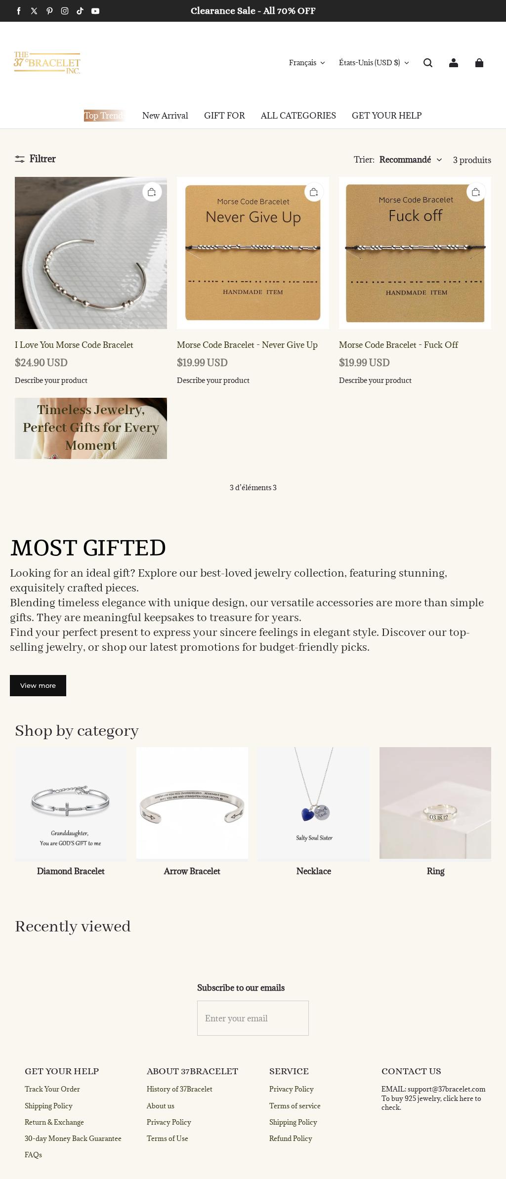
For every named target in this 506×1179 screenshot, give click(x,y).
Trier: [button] (392, 159)
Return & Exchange (54, 1122)
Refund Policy (290, 1138)
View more (38, 685)
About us (160, 1105)
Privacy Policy (169, 1122)
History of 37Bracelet (179, 1089)
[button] (428, 63)
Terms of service (295, 1105)
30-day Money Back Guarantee (73, 1138)
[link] (224, 116)
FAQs (33, 1154)
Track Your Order (52, 1089)
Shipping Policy (49, 1105)
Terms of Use (167, 1138)
